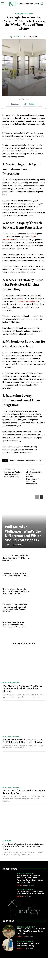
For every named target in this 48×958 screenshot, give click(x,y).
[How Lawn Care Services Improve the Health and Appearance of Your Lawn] (39, 624)
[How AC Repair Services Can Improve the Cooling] (8, 944)
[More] (40, 104)
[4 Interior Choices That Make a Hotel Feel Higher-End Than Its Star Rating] (39, 558)
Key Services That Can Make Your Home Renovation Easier (15, 574)
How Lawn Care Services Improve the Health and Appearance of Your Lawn (13, 624)
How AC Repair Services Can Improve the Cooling (29, 944)
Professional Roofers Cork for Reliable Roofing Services (12, 474)
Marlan (7, 545)
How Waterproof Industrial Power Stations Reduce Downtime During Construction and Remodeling (30, 878)
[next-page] (41, 497)
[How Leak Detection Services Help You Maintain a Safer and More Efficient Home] (39, 591)
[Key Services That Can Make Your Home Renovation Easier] (39, 574)
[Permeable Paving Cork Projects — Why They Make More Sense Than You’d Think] (8, 931)
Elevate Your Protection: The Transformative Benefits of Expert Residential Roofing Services (14, 608)
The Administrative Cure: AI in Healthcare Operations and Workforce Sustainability (34, 478)
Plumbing (7, 840)
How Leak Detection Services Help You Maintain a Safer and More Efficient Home (15, 591)
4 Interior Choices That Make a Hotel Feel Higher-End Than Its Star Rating (15, 558)
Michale (16, 37)
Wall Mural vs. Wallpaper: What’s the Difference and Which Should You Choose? (23, 533)
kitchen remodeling (33, 461)
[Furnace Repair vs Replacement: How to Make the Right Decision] (8, 892)
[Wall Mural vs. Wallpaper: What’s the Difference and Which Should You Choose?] (24, 520)
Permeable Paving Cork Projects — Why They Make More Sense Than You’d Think (31, 931)
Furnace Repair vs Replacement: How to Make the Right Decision (31, 892)
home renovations (17, 461)
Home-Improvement (24, 14)
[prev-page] (37, 497)
